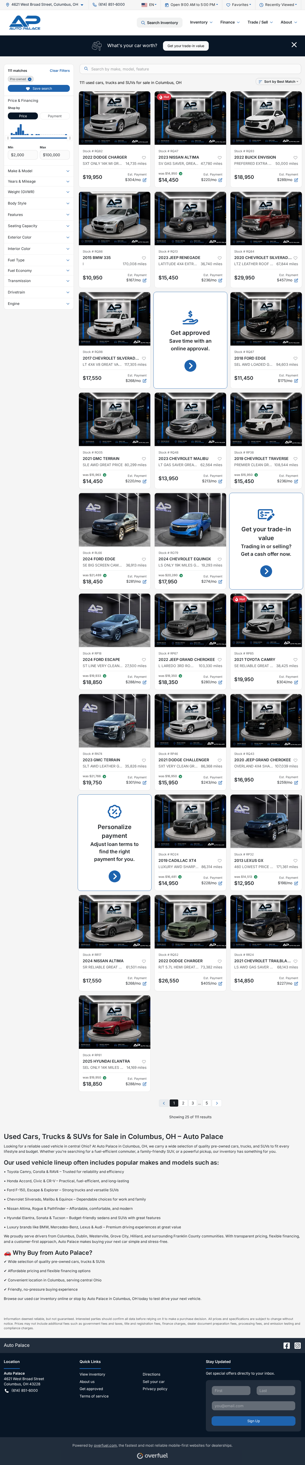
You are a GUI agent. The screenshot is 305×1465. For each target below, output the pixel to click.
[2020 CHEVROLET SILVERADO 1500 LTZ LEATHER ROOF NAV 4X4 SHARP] (266, 218)
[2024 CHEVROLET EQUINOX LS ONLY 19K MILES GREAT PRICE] (190, 520)
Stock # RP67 (168, 653)
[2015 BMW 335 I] (114, 218)
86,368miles (211, 766)
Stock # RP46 (168, 754)
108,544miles (286, 465)
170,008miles (135, 264)
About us (87, 1381)
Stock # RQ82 (93, 151)
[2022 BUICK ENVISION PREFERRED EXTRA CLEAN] (266, 118)
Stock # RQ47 (168, 151)
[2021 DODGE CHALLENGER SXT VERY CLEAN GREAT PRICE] (190, 720)
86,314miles (211, 866)
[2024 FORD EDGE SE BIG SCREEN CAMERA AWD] (114, 520)
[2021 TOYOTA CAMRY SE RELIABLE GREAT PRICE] (266, 620)
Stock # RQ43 (244, 754)
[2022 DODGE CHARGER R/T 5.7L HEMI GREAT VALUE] (190, 921)
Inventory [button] (199, 22)
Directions (151, 1374)
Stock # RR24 (244, 955)
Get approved (91, 1389)
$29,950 (244, 278)
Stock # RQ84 (244, 251)
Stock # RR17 (92, 955)
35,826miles (136, 766)
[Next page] (217, 1103)
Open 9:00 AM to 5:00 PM (193, 4)
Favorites (240, 4)
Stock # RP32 (244, 854)
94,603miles (287, 364)
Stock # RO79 (168, 553)
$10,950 (92, 278)
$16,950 (244, 780)
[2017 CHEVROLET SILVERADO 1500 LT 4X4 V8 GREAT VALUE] (114, 319)
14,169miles (137, 1067)
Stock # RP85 (244, 653)
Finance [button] (227, 22)
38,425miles (287, 666)
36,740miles (211, 264)
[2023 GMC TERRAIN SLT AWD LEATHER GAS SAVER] (114, 720)
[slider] (8, 138)
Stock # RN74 (92, 754)
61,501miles (136, 967)
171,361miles (287, 866)
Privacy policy (155, 1389)
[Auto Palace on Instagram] (295, 1345)
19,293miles (211, 565)
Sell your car (154, 1381)
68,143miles (287, 967)
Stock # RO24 (168, 854)
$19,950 (92, 177)
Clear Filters (60, 70)
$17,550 (92, 378)
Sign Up (253, 1421)
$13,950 (168, 478)
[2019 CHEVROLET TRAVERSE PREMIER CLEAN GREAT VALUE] (266, 419)
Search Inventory (162, 22)
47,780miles (211, 163)
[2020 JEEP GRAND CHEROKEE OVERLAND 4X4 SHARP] (266, 720)
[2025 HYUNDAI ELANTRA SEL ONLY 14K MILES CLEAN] (114, 1022)
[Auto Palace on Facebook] (284, 1345)
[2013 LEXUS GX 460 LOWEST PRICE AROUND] (266, 821)
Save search (42, 88)
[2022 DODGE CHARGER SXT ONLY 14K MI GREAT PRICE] (114, 118)
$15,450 (168, 278)
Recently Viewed (279, 4)
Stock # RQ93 (244, 151)
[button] (46, 4)
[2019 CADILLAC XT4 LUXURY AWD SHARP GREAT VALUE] (190, 821)
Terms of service (94, 1396)
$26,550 (168, 981)
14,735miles (136, 163)
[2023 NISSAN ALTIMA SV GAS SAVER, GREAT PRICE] (190, 118)
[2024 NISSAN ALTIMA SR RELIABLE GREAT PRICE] (114, 921)
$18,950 (244, 177)
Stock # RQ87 (244, 352)
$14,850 (244, 981)
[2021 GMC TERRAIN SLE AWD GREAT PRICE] (114, 419)
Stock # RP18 (92, 653)
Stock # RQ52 (168, 955)
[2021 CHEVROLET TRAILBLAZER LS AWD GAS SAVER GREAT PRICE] (266, 921)
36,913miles (136, 565)
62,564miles (211, 465)
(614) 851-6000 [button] (111, 4)
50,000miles (286, 163)
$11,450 (243, 378)
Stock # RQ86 (93, 251)
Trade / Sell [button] (258, 22)
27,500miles (136, 666)
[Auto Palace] (25, 22)
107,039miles (286, 766)
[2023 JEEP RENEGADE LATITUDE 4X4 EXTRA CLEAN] (190, 218)
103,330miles (210, 666)
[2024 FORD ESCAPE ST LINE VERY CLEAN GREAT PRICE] (114, 620)
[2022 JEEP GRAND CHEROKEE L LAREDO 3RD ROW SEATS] (190, 620)
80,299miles (136, 465)
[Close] (294, 44)
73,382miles (211, 967)
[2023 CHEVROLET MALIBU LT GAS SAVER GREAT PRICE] (190, 419)
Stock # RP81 (92, 1055)
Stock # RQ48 (168, 452)
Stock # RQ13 (168, 251)
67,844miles (287, 264)
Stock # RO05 (93, 452)
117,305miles (135, 364)
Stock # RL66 (92, 553)
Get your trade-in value (186, 46)
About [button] (286, 22)
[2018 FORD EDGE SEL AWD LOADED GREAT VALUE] (266, 319)
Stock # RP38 (244, 452)
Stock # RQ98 (93, 352)
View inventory (92, 1374)
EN (151, 4)
